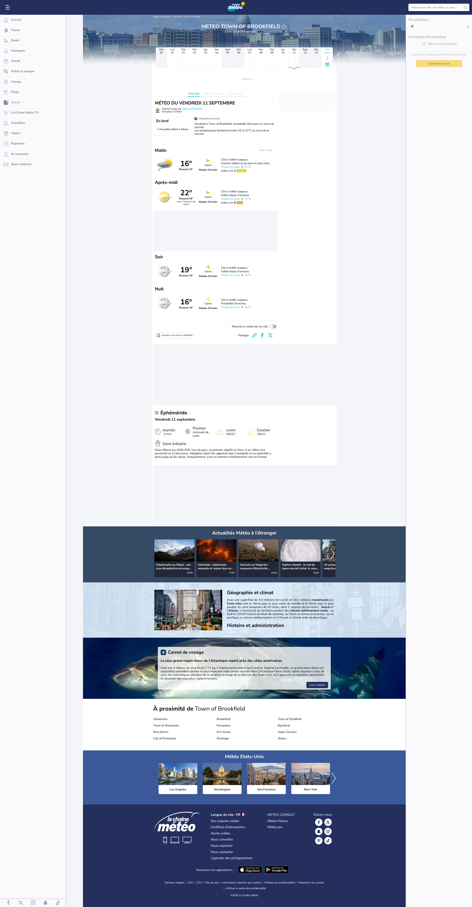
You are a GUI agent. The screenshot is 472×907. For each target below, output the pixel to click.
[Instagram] (328, 831)
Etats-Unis (165, 16)
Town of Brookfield (192, 16)
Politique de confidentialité (279, 882)
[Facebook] (318, 822)
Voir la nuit (266, 150)
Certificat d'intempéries (228, 827)
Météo (156, 16)
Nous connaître (222, 839)
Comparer (236, 93)
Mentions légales (174, 882)
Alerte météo (220, 833)
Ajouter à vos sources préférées (177, 335)
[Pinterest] (318, 840)
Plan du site (211, 882)
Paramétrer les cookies (311, 882)
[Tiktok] (328, 840)
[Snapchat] (318, 831)
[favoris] (283, 26)
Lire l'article (317, 685)
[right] (332, 554)
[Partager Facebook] (262, 335)
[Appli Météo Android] (277, 870)
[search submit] (465, 7)
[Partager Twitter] (270, 335)
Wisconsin (177, 16)
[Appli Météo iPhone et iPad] (250, 870)
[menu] (8, 7)
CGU (190, 882)
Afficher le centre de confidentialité (246, 888)
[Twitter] (328, 822)
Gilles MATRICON (192, 109)
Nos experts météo (225, 821)
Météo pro (275, 827)
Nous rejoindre (221, 845)
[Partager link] (254, 335)
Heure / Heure (214, 93)
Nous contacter (222, 852)
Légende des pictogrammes (232, 858)
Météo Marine (277, 821)
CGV (199, 882)
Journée (193, 93)
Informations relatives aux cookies (241, 882)
